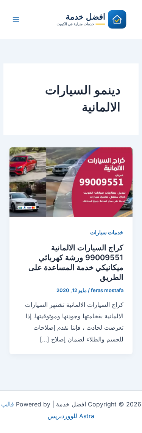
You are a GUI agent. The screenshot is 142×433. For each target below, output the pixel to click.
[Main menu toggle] (16, 19)
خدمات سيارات (106, 232)
